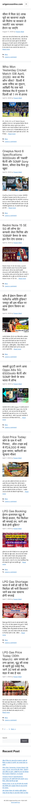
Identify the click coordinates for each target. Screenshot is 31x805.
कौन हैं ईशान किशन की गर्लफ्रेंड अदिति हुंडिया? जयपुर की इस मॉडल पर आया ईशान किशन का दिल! (14, 302)
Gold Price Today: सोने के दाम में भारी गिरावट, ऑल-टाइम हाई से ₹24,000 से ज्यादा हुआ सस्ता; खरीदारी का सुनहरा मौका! (14, 445)
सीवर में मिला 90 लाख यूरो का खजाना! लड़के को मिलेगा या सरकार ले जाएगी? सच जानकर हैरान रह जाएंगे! (14, 21)
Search (4, 738)
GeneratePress (15, 802)
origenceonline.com (12, 4)
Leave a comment (11, 57)
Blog (6, 54)
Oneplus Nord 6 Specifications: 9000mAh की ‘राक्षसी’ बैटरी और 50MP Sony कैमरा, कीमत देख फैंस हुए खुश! (15, 159)
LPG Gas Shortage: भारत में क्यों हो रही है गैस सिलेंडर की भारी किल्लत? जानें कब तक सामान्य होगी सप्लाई (15, 588)
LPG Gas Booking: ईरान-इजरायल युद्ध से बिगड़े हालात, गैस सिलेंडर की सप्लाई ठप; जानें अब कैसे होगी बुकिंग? (15, 518)
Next (13, 729)
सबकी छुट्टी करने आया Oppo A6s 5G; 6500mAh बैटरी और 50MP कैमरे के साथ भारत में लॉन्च (14, 373)
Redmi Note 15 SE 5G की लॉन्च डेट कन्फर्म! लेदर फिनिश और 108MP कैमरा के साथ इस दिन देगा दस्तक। (15, 232)
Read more (6, 49)
